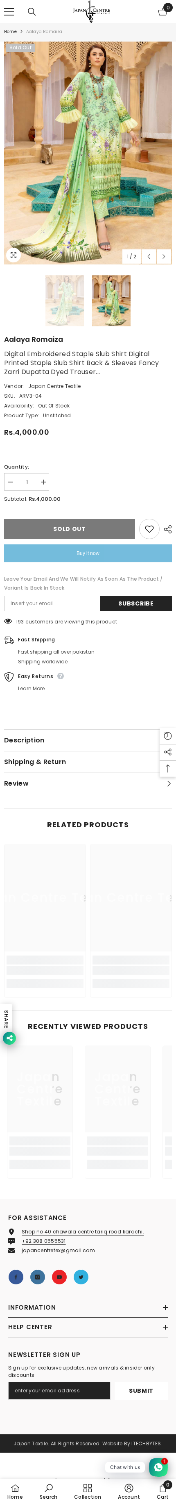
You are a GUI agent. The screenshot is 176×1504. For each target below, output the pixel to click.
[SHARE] (166, 529)
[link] (45, 970)
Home (10, 32)
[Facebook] (16, 1277)
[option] (88, 153)
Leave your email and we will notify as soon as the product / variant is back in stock (83, 583)
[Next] (164, 256)
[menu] (9, 12)
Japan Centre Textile (54, 386)
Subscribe (135, 603)
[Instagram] (37, 1277)
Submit (141, 1391)
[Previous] (149, 256)
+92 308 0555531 (44, 1241)
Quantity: (16, 466)
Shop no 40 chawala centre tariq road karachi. (83, 1231)
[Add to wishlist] (149, 529)
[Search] (32, 12)
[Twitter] (81, 1277)
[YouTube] (59, 1277)
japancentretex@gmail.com (58, 1250)
